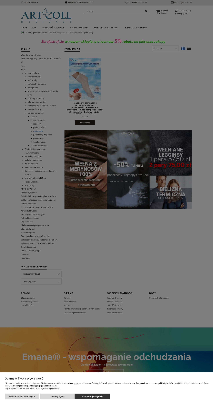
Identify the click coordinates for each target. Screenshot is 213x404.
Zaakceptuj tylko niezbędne (22, 396)
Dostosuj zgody (57, 396)
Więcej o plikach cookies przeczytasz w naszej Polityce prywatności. (33, 388)
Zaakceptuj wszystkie (92, 396)
